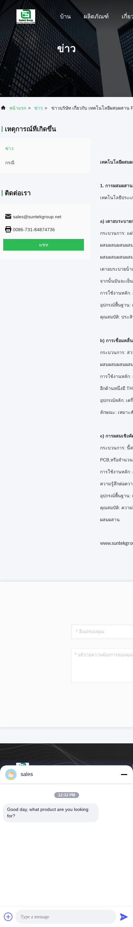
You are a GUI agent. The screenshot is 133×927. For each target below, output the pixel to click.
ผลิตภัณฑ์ (96, 16)
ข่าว (38, 108)
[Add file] (8, 917)
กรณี (10, 162)
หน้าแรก (17, 108)
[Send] (124, 917)
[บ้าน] (26, 16)
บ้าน (65, 16)
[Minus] (124, 774)
